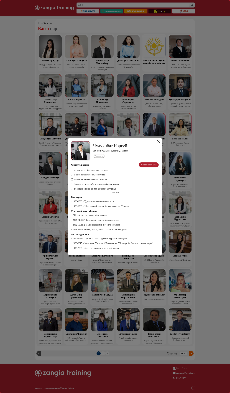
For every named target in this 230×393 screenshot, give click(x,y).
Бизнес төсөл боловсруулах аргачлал (91, 170)
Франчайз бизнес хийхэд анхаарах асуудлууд (95, 189)
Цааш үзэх (115, 193)
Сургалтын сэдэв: (80, 165)
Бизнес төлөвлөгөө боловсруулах (89, 175)
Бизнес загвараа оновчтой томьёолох (91, 179)
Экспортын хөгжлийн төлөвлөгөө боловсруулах (96, 184)
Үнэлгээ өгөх (99, 156)
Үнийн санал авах (148, 165)
